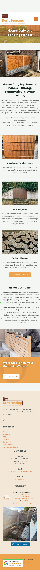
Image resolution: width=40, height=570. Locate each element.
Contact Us (7, 442)
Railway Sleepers (20, 258)
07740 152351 (20, 479)
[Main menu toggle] (36, 19)
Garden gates (20, 209)
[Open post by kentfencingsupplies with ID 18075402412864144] (20, 524)
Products (6, 434)
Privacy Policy (8, 444)
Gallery (6, 439)
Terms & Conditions (10, 447)
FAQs (5, 437)
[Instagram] (4, 420)
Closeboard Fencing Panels (20, 163)
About (5, 432)
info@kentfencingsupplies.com (20, 471)
